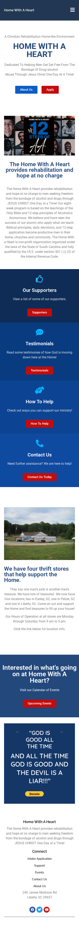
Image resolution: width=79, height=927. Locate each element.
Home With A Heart (19, 10)
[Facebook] (32, 910)
